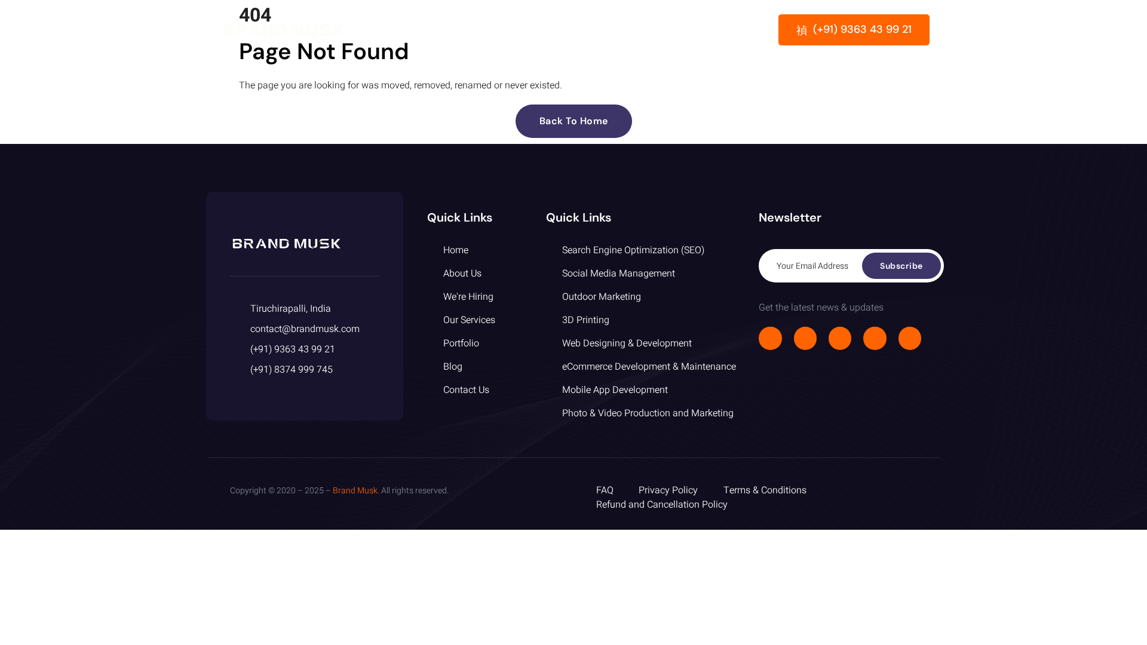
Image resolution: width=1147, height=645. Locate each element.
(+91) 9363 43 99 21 (862, 29)
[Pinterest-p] (909, 338)
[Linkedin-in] (874, 338)
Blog (647, 30)
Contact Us (703, 30)
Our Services (524, 30)
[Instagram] (840, 338)
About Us (453, 30)
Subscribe (901, 265)
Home (397, 30)
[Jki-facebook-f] (770, 338)
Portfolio (595, 30)
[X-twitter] (805, 338)
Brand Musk (355, 490)
